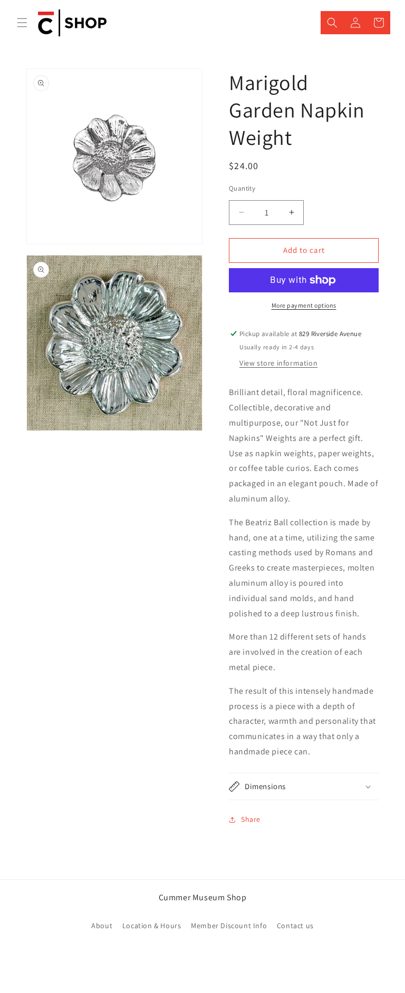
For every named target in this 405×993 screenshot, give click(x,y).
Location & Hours (151, 925)
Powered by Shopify (139, 987)
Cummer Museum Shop (79, 987)
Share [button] (251, 819)
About (101, 925)
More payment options (304, 305)
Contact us (295, 925)
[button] (22, 22)
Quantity (242, 188)
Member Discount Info (229, 925)
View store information (278, 363)
